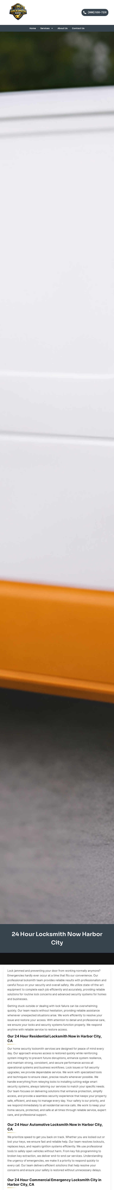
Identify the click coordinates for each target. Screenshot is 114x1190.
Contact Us (78, 28)
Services (45, 28)
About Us (63, 28)
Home (33, 28)
